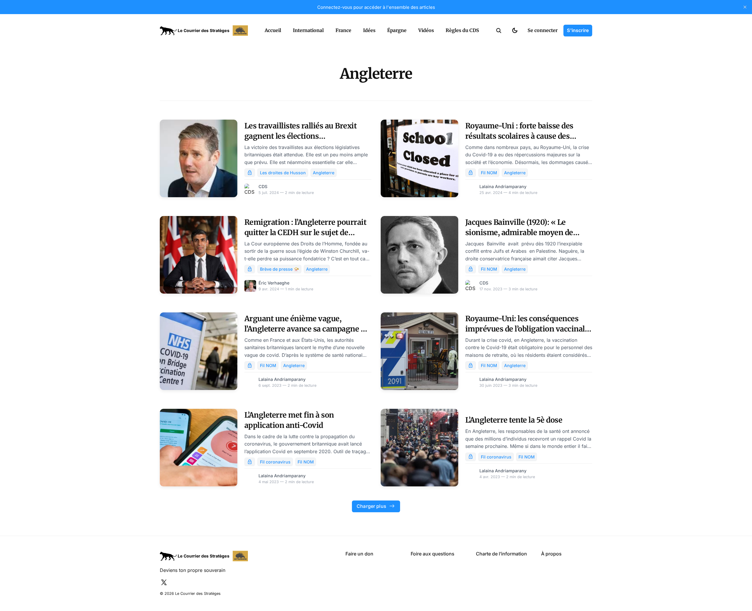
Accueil (273, 30)
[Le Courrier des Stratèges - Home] (206, 30)
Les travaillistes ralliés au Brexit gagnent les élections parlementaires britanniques (300, 136)
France (343, 30)
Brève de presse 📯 (279, 269)
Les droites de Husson (283, 172)
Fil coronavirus (275, 461)
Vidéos (426, 30)
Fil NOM (489, 172)
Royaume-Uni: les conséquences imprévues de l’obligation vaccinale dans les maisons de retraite (527, 329)
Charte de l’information (501, 554)
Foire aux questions (432, 554)
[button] (499, 30)
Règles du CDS (462, 30)
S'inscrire (578, 30)
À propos (551, 554)
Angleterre (323, 172)
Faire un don (359, 554)
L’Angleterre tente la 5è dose (514, 420)
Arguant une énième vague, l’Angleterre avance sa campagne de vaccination (306, 329)
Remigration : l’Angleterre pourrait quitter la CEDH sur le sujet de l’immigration (305, 232)
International (308, 30)
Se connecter (543, 30)
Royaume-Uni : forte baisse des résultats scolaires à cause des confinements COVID (519, 136)
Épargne (397, 30)
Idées (369, 30)
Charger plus (371, 506)
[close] (745, 7)
